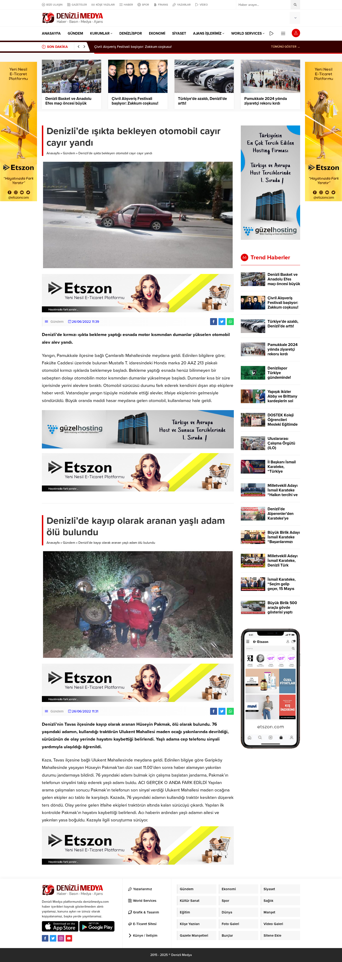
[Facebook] (45, 938)
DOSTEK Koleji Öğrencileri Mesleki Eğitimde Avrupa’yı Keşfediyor (283, 424)
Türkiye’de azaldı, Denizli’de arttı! (120, 47)
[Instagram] (61, 938)
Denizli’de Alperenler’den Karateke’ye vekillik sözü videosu (281, 518)
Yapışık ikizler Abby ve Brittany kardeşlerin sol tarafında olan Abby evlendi (282, 401)
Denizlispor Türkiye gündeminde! (279, 373)
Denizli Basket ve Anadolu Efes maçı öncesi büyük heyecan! (68, 103)
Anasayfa (53, 153)
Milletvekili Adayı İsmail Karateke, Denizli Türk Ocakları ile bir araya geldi (283, 565)
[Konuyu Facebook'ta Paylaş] (213, 321)
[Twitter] (53, 938)
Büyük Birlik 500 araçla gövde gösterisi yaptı (282, 608)
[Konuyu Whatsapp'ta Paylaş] (230, 321)
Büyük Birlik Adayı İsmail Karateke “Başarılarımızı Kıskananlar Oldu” (284, 539)
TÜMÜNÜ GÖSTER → (285, 47)
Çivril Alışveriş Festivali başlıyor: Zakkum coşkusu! (135, 101)
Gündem (69, 153)
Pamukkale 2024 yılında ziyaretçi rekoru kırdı (265, 101)
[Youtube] (69, 938)
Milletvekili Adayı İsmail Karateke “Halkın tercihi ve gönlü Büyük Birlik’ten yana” (283, 495)
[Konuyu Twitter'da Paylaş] (221, 321)
